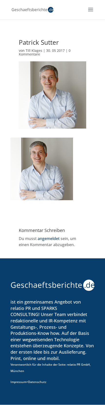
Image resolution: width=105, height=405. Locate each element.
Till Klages (34, 50)
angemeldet (49, 238)
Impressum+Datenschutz (28, 382)
